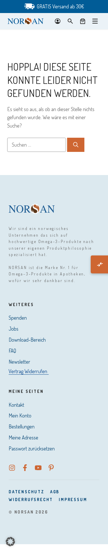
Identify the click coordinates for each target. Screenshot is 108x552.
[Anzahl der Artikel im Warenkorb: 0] (82, 21)
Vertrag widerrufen (28, 371)
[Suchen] (75, 145)
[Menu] (95, 21)
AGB (54, 491)
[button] (10, 541)
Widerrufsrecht (31, 499)
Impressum (73, 499)
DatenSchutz (26, 491)
